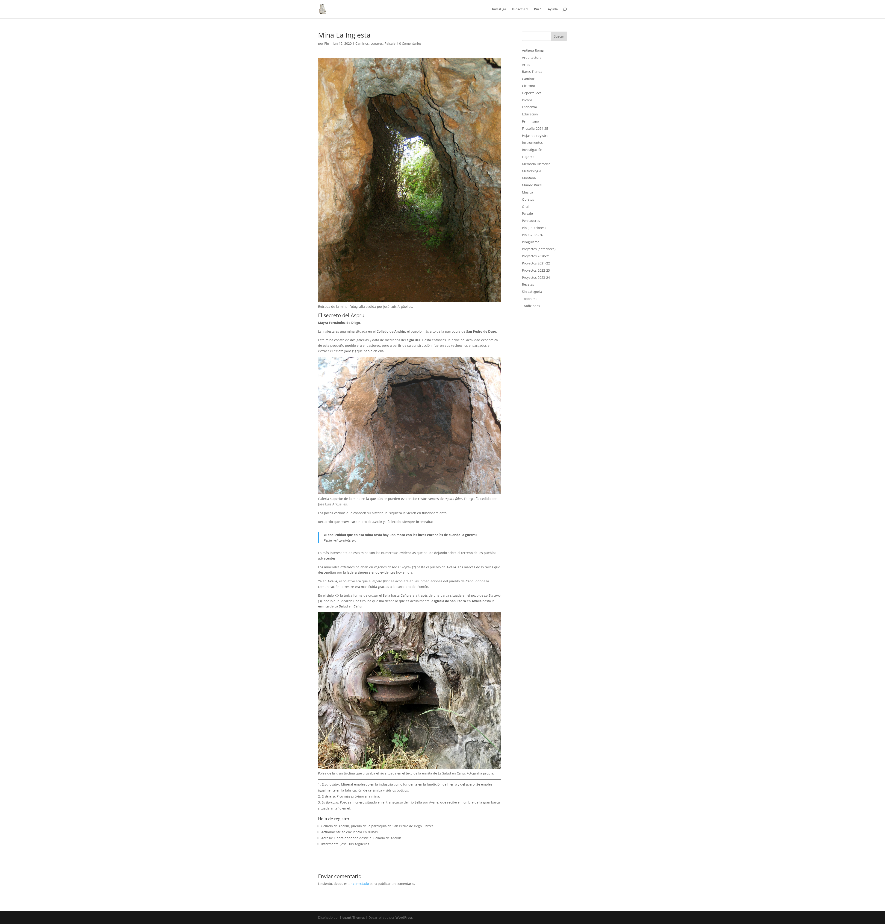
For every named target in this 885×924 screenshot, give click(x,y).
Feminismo (530, 121)
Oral (525, 206)
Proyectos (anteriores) (538, 249)
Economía (529, 107)
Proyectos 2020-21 (536, 256)
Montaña (529, 178)
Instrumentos (532, 142)
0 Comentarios (410, 43)
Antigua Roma (533, 50)
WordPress (404, 917)
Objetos (528, 199)
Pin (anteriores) (534, 228)
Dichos (527, 100)
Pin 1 (538, 9)
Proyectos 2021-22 (536, 263)
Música (527, 192)
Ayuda (553, 9)
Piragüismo (530, 242)
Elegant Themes (352, 917)
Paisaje (390, 43)
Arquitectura (532, 57)
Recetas (528, 284)
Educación (530, 114)
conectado (361, 883)
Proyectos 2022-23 (536, 270)
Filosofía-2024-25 (535, 128)
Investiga (499, 9)
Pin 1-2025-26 (532, 235)
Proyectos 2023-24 (536, 277)
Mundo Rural (532, 185)
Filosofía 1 (520, 9)
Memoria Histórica (536, 164)
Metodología (531, 171)
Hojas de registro (535, 135)
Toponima (529, 298)
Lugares (377, 43)
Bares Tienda (532, 71)
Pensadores (531, 220)
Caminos (362, 43)
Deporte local (532, 93)
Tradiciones (531, 306)
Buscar (559, 36)
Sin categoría (532, 291)
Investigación (532, 149)
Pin (326, 43)
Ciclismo (528, 86)
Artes (526, 64)
